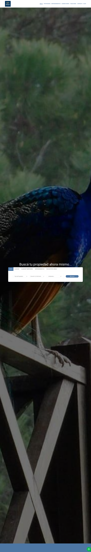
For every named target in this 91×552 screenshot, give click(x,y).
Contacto (79, 3)
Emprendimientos (56, 3)
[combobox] (37, 276)
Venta (10, 269)
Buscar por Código (51, 269)
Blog (84, 3)
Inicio (41, 3)
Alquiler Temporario (27, 269)
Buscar (72, 276)
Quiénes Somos (65, 3)
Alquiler (17, 269)
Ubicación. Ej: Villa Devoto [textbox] (35, 276)
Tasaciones (73, 3)
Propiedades (47, 3)
